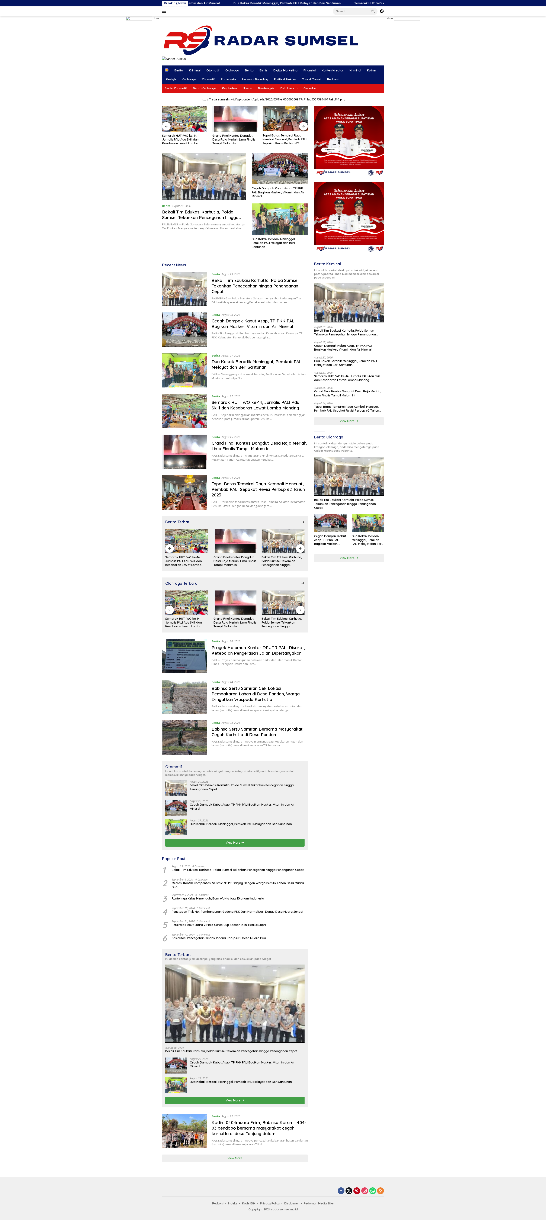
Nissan (247, 88)
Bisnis (263, 70)
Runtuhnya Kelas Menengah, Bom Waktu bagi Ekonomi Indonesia (218, 898)
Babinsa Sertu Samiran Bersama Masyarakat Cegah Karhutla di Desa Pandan (257, 731)
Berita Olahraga (204, 88)
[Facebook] (341, 1191)
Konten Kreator (333, 70)
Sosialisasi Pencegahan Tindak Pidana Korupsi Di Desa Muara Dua (219, 938)
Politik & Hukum (285, 79)
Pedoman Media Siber (319, 1203)
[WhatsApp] (372, 1191)
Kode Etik (249, 1203)
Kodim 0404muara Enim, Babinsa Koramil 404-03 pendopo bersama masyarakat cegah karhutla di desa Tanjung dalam (259, 1128)
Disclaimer (291, 1203)
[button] (373, 11)
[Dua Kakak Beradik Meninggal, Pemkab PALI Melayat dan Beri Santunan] (280, 219)
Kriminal (194, 70)
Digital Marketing (285, 70)
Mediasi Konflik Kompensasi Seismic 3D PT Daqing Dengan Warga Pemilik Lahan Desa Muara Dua (238, 885)
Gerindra (309, 88)
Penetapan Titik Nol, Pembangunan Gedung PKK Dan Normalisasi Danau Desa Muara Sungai (237, 912)
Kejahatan (229, 88)
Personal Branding (255, 79)
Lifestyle (170, 79)
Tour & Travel (311, 79)
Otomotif (212, 70)
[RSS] (380, 1191)
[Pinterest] (356, 1191)
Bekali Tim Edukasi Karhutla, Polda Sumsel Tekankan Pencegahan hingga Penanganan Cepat (200, 217)
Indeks (232, 1203)
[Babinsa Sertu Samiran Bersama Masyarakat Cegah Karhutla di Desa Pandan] (184, 737)
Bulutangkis (266, 88)
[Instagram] (364, 1191)
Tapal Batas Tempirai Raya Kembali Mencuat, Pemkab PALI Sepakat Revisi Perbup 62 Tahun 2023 (284, 139)
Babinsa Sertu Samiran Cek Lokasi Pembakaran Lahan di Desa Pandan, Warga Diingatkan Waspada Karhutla (256, 694)
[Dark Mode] (382, 11)
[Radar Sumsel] (265, 40)
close (156, 18)
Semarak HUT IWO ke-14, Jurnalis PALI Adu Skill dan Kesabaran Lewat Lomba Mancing (345, 3)
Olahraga (232, 70)
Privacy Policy (270, 1203)
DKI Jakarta (289, 88)
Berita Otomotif (176, 88)
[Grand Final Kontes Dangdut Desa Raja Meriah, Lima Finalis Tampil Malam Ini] (235, 119)
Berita (178, 70)
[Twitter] (349, 1191)
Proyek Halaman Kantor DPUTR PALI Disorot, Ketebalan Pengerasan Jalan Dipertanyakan (258, 650)
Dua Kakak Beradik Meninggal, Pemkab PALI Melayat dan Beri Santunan (214, 3)
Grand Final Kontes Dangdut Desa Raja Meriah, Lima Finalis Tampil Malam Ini (233, 139)
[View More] (303, 522)
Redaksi (332, 79)
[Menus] (165, 11)
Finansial (309, 70)
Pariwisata (228, 79)
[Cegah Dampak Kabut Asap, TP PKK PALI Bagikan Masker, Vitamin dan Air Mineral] (280, 168)
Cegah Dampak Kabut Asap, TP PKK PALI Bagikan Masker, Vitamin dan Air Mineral (278, 192)
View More (233, 842)
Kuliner (372, 70)
